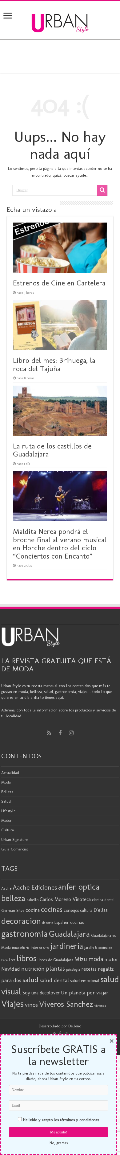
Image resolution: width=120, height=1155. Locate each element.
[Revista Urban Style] (60, 22)
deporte (47, 923)
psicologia (73, 969)
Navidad (10, 968)
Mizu (80, 959)
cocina (33, 910)
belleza (13, 898)
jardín (89, 947)
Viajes (12, 1003)
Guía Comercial (14, 849)
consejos (71, 910)
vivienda (100, 1006)
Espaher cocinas (69, 922)
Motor (6, 820)
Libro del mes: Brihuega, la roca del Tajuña (54, 364)
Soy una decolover (41, 993)
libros (26, 958)
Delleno (74, 1026)
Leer (12, 960)
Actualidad (10, 772)
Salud (6, 801)
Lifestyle (8, 811)
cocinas (51, 909)
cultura (86, 910)
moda (95, 959)
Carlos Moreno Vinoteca (65, 899)
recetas (89, 969)
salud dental (54, 980)
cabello (32, 899)
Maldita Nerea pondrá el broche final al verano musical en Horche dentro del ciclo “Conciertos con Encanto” (59, 543)
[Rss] (49, 733)
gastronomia (24, 933)
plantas (55, 968)
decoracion (21, 920)
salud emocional (84, 980)
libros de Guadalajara (55, 959)
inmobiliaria (21, 947)
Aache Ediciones (35, 887)
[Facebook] (60, 733)
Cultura (7, 830)
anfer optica (78, 887)
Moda (6, 782)
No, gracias (59, 1143)
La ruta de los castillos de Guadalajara (52, 449)
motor (111, 959)
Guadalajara (69, 934)
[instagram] (71, 733)
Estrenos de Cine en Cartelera (59, 282)
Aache (6, 888)
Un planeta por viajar (84, 992)
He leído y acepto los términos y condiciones (61, 1119)
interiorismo (40, 947)
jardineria (66, 946)
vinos (31, 1004)
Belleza (7, 791)
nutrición (33, 968)
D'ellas (101, 910)
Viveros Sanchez (66, 1004)
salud (30, 979)
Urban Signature (14, 839)
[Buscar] (102, 190)
